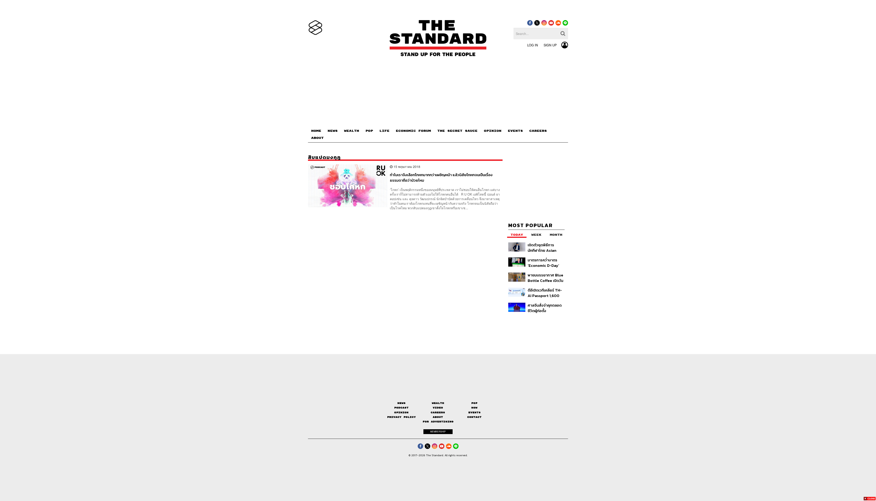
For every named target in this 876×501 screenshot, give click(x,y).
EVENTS (515, 131)
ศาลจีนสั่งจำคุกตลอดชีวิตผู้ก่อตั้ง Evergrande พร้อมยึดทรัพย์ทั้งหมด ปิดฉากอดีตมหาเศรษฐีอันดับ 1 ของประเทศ (546, 308)
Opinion (401, 412)
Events (474, 412)
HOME (316, 131)
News (401, 403)
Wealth (438, 403)
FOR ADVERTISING (438, 421)
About (438, 417)
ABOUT (317, 138)
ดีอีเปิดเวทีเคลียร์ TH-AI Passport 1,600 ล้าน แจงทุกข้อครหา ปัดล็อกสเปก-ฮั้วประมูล (546, 293)
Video (438, 407)
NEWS (333, 131)
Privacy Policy (401, 417)
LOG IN (532, 45)
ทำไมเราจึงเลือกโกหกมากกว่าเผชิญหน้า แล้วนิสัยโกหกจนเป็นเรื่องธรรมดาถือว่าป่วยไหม (441, 177)
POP (369, 131)
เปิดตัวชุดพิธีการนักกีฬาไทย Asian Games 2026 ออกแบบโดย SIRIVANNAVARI (542, 247)
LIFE (384, 131)
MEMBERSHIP (438, 431)
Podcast (401, 407)
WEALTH (351, 131)
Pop (474, 403)
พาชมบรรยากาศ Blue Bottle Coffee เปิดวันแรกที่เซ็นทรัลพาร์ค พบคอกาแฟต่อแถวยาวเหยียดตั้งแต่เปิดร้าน (546, 278)
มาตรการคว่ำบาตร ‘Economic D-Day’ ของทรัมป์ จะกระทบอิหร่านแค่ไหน (543, 262)
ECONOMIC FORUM (413, 131)
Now (474, 407)
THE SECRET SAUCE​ (457, 131)
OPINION (492, 131)
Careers (438, 412)
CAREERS (538, 131)
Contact (474, 417)
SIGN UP (550, 45)
